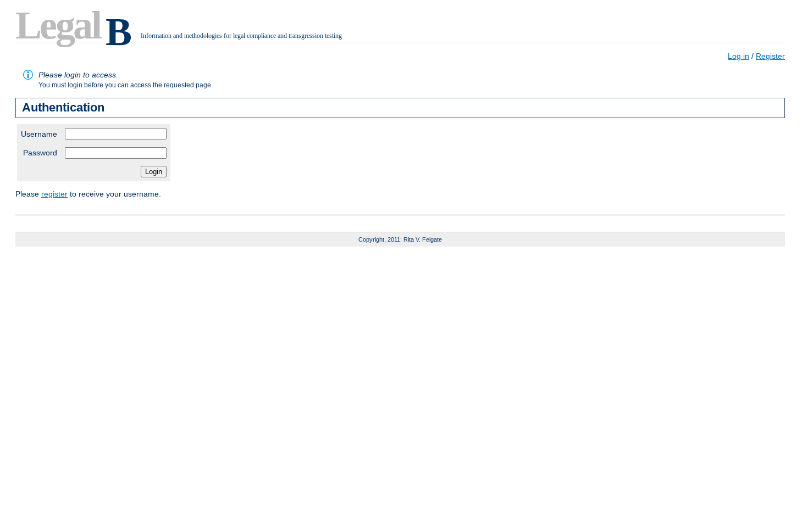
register (54, 193)
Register (770, 56)
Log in (738, 56)
